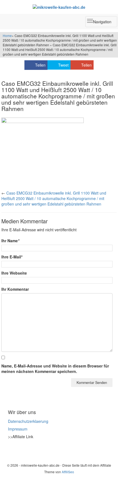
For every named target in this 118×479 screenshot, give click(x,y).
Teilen (40, 65)
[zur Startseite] (59, 7)
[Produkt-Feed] (11, 450)
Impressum (17, 429)
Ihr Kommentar (15, 289)
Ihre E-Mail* (12, 257)
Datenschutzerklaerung (28, 421)
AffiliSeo (68, 471)
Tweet (63, 65)
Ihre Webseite (14, 273)
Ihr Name (10, 240)
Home (7, 35)
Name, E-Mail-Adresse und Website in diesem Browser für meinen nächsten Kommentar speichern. (55, 368)
